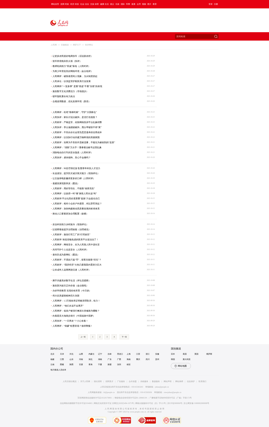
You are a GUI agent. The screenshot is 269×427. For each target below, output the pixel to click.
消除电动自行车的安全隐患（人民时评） (73, 152)
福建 (52, 359)
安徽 (157, 354)
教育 (155, 4)
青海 (90, 364)
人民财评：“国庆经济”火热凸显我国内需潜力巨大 (77, 265)
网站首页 (55, 4)
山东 (71, 359)
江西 (62, 359)
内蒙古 (91, 354)
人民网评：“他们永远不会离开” (68, 306)
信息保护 (191, 381)
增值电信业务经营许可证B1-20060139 (130, 398)
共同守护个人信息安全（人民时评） (70, 249)
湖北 (90, 359)
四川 (148, 359)
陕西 (71, 364)
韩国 (173, 359)
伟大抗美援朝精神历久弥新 (66, 295)
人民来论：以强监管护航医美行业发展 (72, 81)
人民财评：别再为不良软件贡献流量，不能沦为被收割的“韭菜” (84, 142)
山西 (81, 354)
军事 (128, 4)
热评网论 (89, 45)
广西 (119, 359)
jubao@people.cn (162, 387)
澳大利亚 (187, 359)
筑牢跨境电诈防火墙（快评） (67, 61)
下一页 (124, 337)
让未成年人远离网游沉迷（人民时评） (72, 270)
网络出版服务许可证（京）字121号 (150, 403)
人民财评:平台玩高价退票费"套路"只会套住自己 (76, 198)
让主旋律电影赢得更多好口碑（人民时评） (74, 178)
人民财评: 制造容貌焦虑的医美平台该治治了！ (75, 239)
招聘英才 (109, 381)
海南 (129, 359)
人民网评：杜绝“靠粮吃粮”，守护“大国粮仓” (75, 112)
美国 (185, 354)
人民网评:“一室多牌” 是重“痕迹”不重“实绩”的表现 (77, 86)
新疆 (110, 364)
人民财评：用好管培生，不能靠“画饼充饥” (74, 188)
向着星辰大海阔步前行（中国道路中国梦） (74, 316)
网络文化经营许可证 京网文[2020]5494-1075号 (114, 403)
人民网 (54, 45)
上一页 (83, 337)
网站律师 (179, 381)
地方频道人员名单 (58, 370)
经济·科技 (74, 4)
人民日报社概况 (69, 381)
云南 (52, 364)
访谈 (117, 4)
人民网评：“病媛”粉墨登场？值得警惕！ (73, 326)
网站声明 (167, 381)
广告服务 (121, 381)
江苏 (138, 354)
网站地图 (182, 366)
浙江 (148, 354)
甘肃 (81, 364)
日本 (173, 354)
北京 (52, 354)
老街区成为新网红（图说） (66, 254)
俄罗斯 (209, 354)
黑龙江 (120, 354)
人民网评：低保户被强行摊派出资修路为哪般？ (76, 311)
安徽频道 (65, 45)
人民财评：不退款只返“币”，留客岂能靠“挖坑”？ (77, 259)
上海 (129, 354)
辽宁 (100, 354)
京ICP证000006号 (174, 403)
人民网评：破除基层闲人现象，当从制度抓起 (75, 76)
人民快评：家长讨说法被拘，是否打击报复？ (75, 117)
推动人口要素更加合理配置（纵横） (70, 213)
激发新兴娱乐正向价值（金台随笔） (70, 285)
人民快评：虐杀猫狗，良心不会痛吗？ (72, 157)
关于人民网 (85, 381)
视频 (144, 4)
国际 (123, 4)
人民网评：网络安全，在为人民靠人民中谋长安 (76, 244)
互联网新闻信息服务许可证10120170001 (94, 398)
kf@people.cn (109, 392)
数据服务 (156, 381)
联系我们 (202, 381)
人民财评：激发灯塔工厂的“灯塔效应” (71, 234)
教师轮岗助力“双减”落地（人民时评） (71, 66)
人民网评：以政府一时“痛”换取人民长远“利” (75, 193)
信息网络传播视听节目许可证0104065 (76, 403)
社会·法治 (84, 4)
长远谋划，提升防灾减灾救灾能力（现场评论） (76, 173)
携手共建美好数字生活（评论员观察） (72, 280)
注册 (216, 4)
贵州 (157, 359)
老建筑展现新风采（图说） (66, 183)
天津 (62, 354)
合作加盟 (133, 381)
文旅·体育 (94, 4)
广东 (110, 359)
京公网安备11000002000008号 (196, 403)
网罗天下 (77, 45)
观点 (112, 4)
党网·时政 (64, 4)
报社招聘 (98, 381)
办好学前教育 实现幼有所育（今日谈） (72, 290)
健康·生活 (104, 4)
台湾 (139, 4)
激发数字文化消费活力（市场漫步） (70, 91)
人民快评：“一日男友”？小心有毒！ (70, 321)
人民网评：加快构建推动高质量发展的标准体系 (76, 208)
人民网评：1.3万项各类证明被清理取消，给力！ (76, 301)
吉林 (110, 354)
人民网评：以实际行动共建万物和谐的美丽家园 (76, 137)
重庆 (138, 359)
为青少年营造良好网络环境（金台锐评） (73, 71)
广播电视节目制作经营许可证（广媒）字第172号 (170, 398)
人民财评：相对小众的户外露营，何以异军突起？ (77, 203)
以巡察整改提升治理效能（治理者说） (72, 229)
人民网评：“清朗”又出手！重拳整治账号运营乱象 (77, 147)
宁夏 (100, 364)
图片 (149, 4)
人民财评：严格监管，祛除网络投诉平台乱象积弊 (77, 122)
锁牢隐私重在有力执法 (64, 96)
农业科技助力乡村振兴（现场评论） (70, 224)
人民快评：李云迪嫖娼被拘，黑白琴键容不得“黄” (77, 127)
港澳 (133, 4)
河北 (71, 354)
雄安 (129, 364)
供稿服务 (144, 381)
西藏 (62, 364)
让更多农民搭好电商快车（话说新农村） (73, 56)
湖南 (100, 359)
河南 (81, 359)
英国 (196, 354)
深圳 (119, 364)
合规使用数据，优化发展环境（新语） (72, 101)
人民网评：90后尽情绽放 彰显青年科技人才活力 (76, 168)
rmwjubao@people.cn (172, 392)
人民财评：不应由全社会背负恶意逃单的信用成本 (77, 132)
